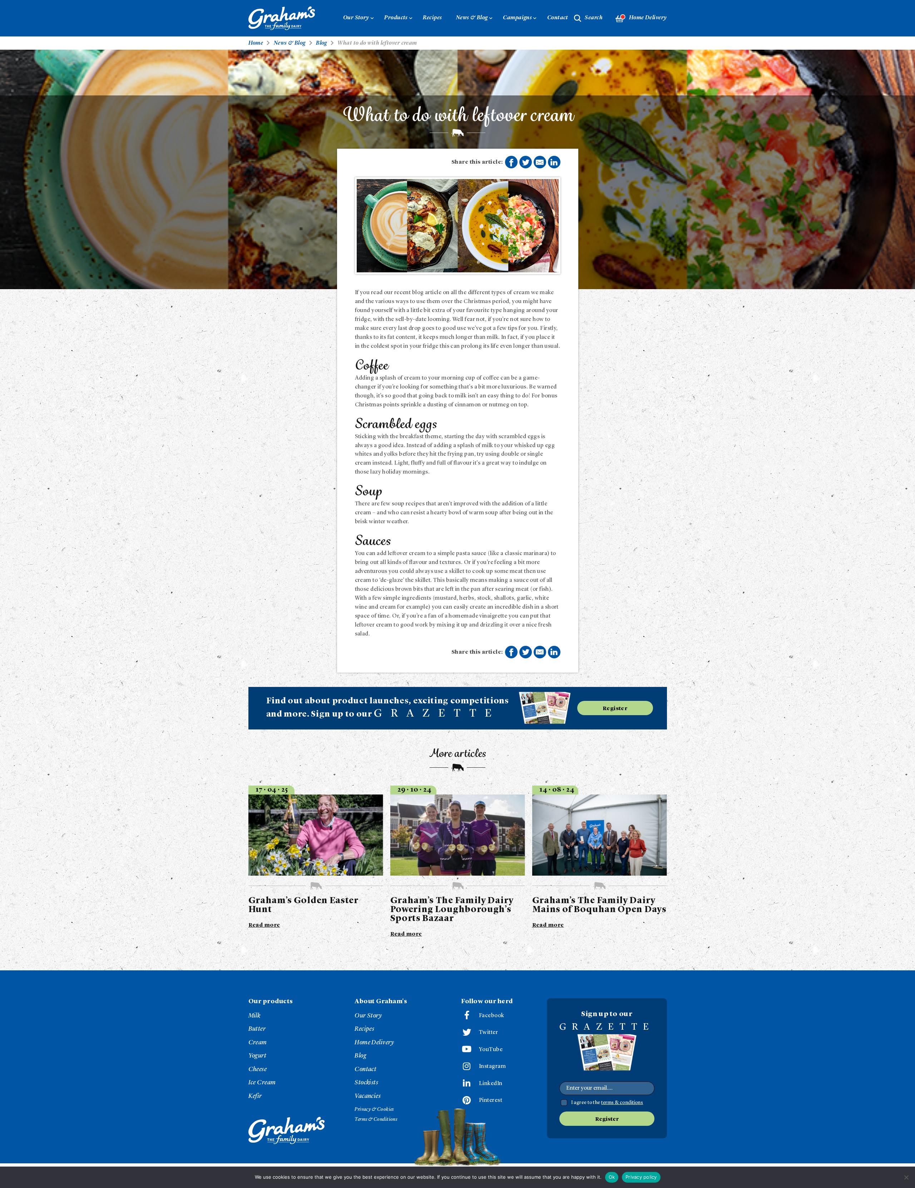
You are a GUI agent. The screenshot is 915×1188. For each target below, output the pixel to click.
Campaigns (517, 18)
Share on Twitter (525, 162)
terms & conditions (622, 1102)
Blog (360, 1056)
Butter (257, 1029)
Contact (557, 18)
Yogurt (257, 1056)
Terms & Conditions (376, 1119)
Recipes (432, 18)
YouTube (491, 1050)
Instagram (492, 1066)
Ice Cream (262, 1082)
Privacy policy (641, 1177)
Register (615, 709)
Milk (254, 1016)
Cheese (257, 1069)
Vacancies (368, 1096)
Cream (257, 1042)
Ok (612, 1177)
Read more (264, 925)
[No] (906, 1177)
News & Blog (472, 18)
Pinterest (490, 1100)
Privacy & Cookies (374, 1109)
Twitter (488, 1032)
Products (396, 18)
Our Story (356, 18)
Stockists (366, 1082)
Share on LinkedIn (554, 162)
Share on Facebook (511, 162)
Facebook (491, 1016)
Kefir (255, 1096)
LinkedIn (491, 1083)
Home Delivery (648, 18)
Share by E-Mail (540, 162)
